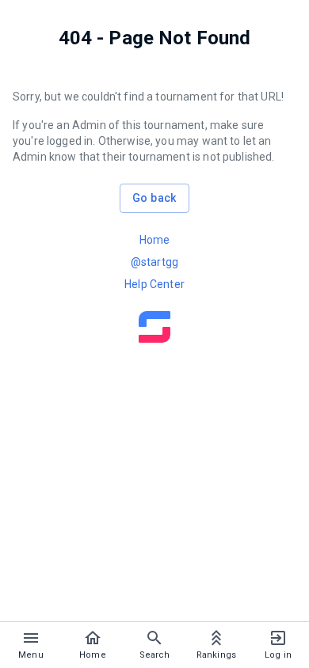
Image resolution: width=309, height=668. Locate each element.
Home (154, 239)
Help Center (154, 284)
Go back (154, 198)
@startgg (154, 262)
